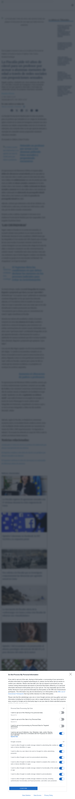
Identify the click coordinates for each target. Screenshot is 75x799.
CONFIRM (23, 788)
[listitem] (37, 708)
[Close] (71, 675)
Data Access (37, 795)
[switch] (61, 712)
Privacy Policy (48, 795)
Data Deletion (26, 795)
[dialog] (37, 735)
